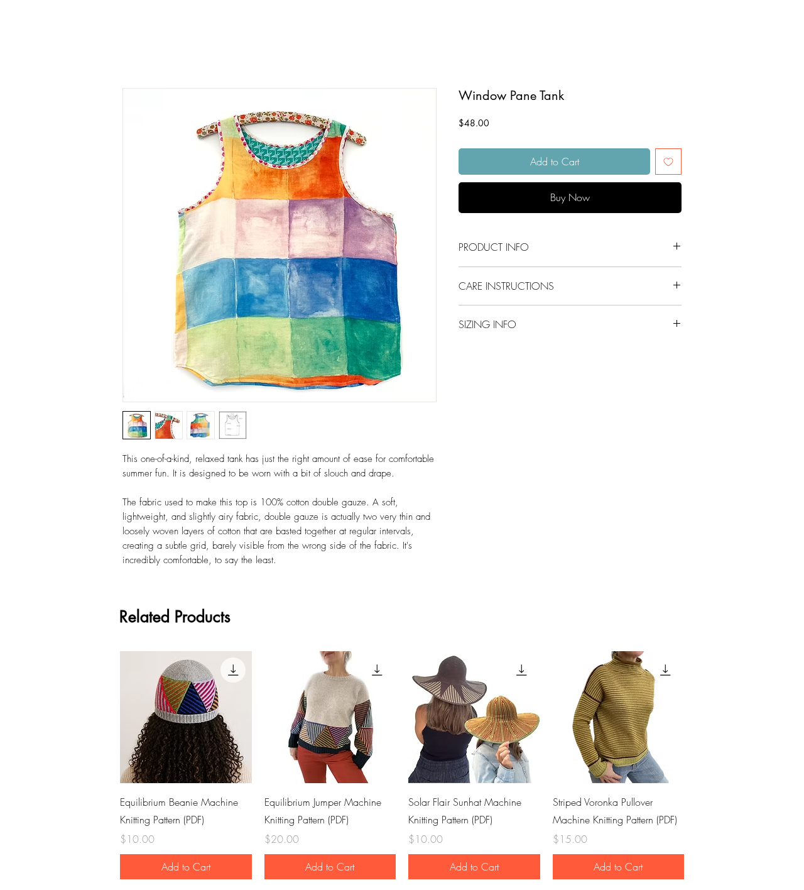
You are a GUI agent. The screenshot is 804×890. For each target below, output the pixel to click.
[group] (402, 765)
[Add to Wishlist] (668, 161)
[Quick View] (186, 717)
